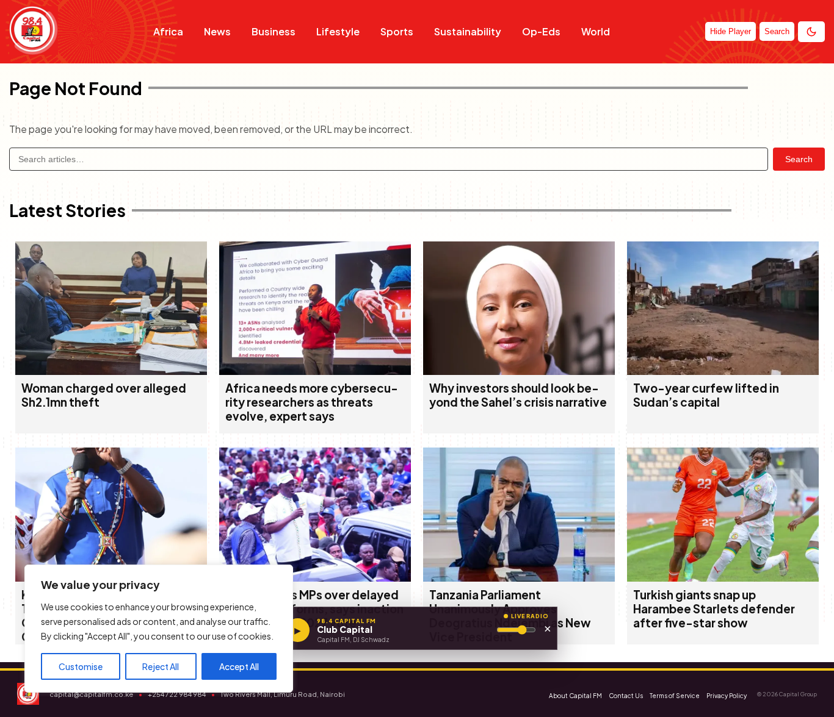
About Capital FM (575, 695)
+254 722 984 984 (177, 694)
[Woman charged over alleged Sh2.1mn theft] (111, 371)
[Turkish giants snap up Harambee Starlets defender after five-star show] (723, 577)
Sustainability (467, 31)
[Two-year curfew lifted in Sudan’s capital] (723, 371)
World (595, 31)
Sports (396, 31)
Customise (81, 666)
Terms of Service (675, 695)
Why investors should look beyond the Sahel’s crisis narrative (518, 395)
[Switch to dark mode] (811, 31)
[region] (158, 629)
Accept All (239, 666)
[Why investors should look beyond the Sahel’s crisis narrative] (519, 371)
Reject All (160, 666)
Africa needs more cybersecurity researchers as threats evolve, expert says (311, 402)
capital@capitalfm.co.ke (91, 694)
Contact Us (626, 695)
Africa (168, 31)
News (217, 31)
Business (274, 31)
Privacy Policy (726, 695)
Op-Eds (541, 31)
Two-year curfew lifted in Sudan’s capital (706, 395)
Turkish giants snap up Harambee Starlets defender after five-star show (714, 609)
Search (799, 159)
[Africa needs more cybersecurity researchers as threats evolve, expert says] (315, 371)
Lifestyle (338, 31)
